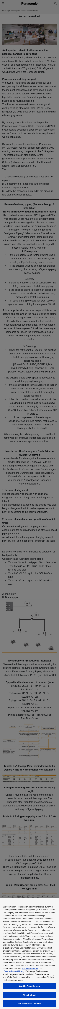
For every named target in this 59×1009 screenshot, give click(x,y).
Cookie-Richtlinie (30, 968)
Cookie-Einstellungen (29, 986)
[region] (29, 953)
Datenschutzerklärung (14, 971)
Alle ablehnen (29, 994)
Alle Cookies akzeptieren (29, 1003)
